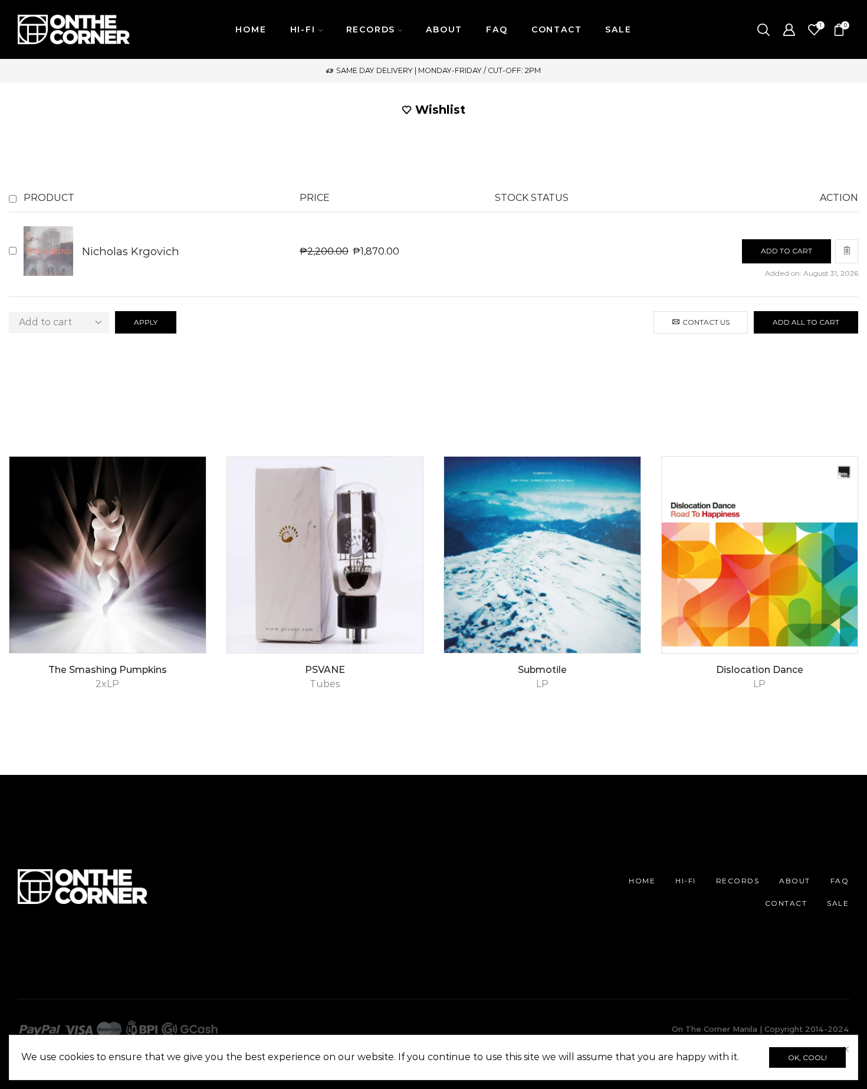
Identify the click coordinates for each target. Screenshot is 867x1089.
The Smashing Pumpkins (107, 669)
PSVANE (325, 669)
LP (542, 683)
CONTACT (556, 29)
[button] (786, 251)
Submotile (542, 669)
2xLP (107, 683)
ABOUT (444, 29)
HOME (250, 29)
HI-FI (685, 880)
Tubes (325, 683)
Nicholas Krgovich (130, 251)
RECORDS (738, 880)
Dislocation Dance (759, 669)
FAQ (496, 29)
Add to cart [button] (183, 602)
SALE (618, 29)
